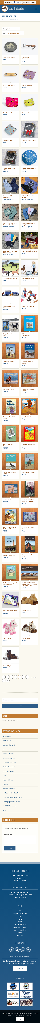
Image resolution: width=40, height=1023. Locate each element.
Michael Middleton (9, 789)
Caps (4, 776)
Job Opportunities (20, 930)
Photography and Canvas (11, 802)
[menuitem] (36, 8)
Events (20, 922)
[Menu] (36, 8)
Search (20, 706)
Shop (20, 933)
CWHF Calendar (8, 754)
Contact (20, 935)
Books (5, 749)
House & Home (8, 780)
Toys (4, 810)
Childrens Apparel (9, 758)
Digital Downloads (9, 767)
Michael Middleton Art (11, 793)
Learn (20, 916)
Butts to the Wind (9, 745)
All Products (9, 16)
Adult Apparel (7, 741)
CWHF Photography (11, 806)
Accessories (7, 736)
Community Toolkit (9, 762)
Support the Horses (20, 913)
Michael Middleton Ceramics (13, 797)
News (20, 919)
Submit (9, 848)
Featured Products (9, 771)
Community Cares (20, 924)
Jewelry (5, 784)
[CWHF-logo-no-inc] (16, 9)
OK (20, 1019)
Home (20, 911)
